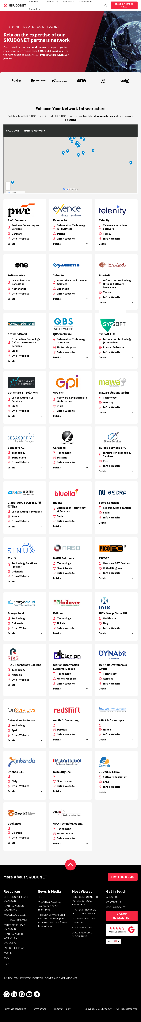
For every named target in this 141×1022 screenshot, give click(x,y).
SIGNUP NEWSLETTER (122, 915)
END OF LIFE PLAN (14, 948)
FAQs (6, 958)
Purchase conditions (14, 1009)
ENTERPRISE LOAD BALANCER (14, 927)
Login (6, 963)
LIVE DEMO (9, 943)
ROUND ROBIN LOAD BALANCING (84, 920)
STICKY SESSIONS (82, 927)
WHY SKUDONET (116, 907)
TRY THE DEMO (123, 877)
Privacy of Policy (61, 1009)
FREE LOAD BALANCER (16, 920)
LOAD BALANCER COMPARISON (13, 936)
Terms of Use (39, 1009)
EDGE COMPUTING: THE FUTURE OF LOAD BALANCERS (85, 901)
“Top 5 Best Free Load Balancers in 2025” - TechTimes (50, 906)
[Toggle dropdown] (40, 2)
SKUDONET (10, 978)
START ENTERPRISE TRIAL (124, 5)
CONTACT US (113, 902)
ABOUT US (112, 897)
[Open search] (106, 5)
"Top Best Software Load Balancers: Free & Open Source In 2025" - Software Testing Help (52, 921)
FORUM (7, 953)
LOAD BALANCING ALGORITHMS (82, 934)
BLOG (41, 897)
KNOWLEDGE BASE (14, 915)
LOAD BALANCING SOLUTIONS (13, 908)
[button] (25, 243)
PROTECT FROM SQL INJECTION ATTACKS (84, 911)
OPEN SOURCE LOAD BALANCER (15, 899)
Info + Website (20, 238)
